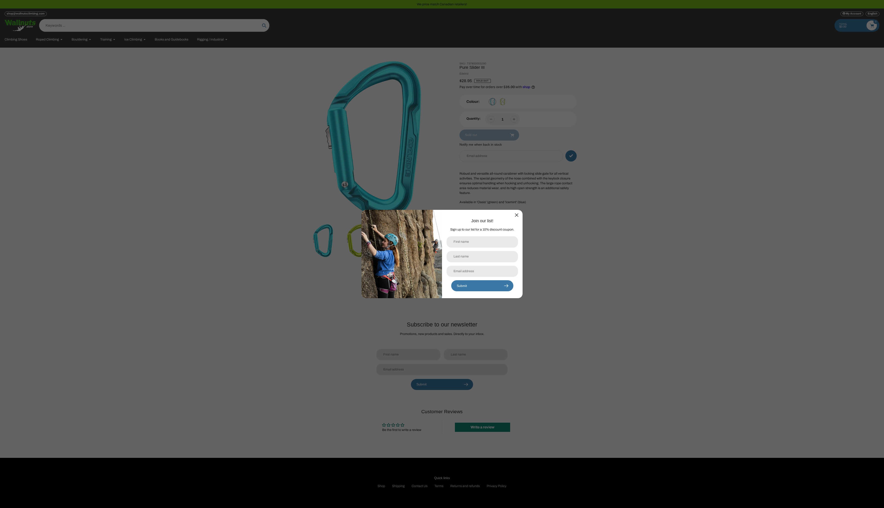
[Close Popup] (517, 215)
